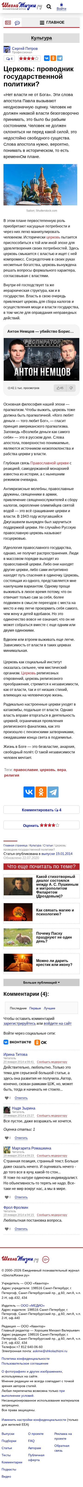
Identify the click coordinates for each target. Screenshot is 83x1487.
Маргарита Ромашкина (31, 1148)
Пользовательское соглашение (25, 1363)
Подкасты (9, 1469)
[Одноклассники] (53, 58)
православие (26, 770)
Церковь (28, 673)
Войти (61, 9)
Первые (35, 1008)
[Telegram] (59, 58)
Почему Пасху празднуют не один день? (54, 937)
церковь (53, 237)
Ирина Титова (15, 1054)
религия (11, 775)
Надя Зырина (23, 1108)
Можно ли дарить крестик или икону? (54, 963)
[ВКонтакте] (47, 58)
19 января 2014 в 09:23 (19, 1155)
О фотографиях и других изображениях (32, 1371)
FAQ (31, 1441)
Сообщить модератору (52, 1062)
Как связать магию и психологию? (55, 912)
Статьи (7, 1448)
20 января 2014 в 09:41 (19, 1062)
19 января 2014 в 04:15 (19, 1215)
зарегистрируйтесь (19, 1023)
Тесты (6, 1455)
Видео (6, 1476)
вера (61, 770)
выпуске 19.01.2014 (57, 854)
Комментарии (12, 1462)
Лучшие (49, 1008)
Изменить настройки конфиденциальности (34, 1420)
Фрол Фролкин (15, 1207)
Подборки (9, 1441)
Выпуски (8, 1434)
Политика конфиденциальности (26, 1358)
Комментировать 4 (41, 809)
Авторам (34, 1448)
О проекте (36, 1434)
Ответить (21, 1098)
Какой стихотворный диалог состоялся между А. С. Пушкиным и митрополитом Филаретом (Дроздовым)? (57, 886)
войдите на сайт (57, 1023)
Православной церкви (49, 463)
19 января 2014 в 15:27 (19, 1115)
